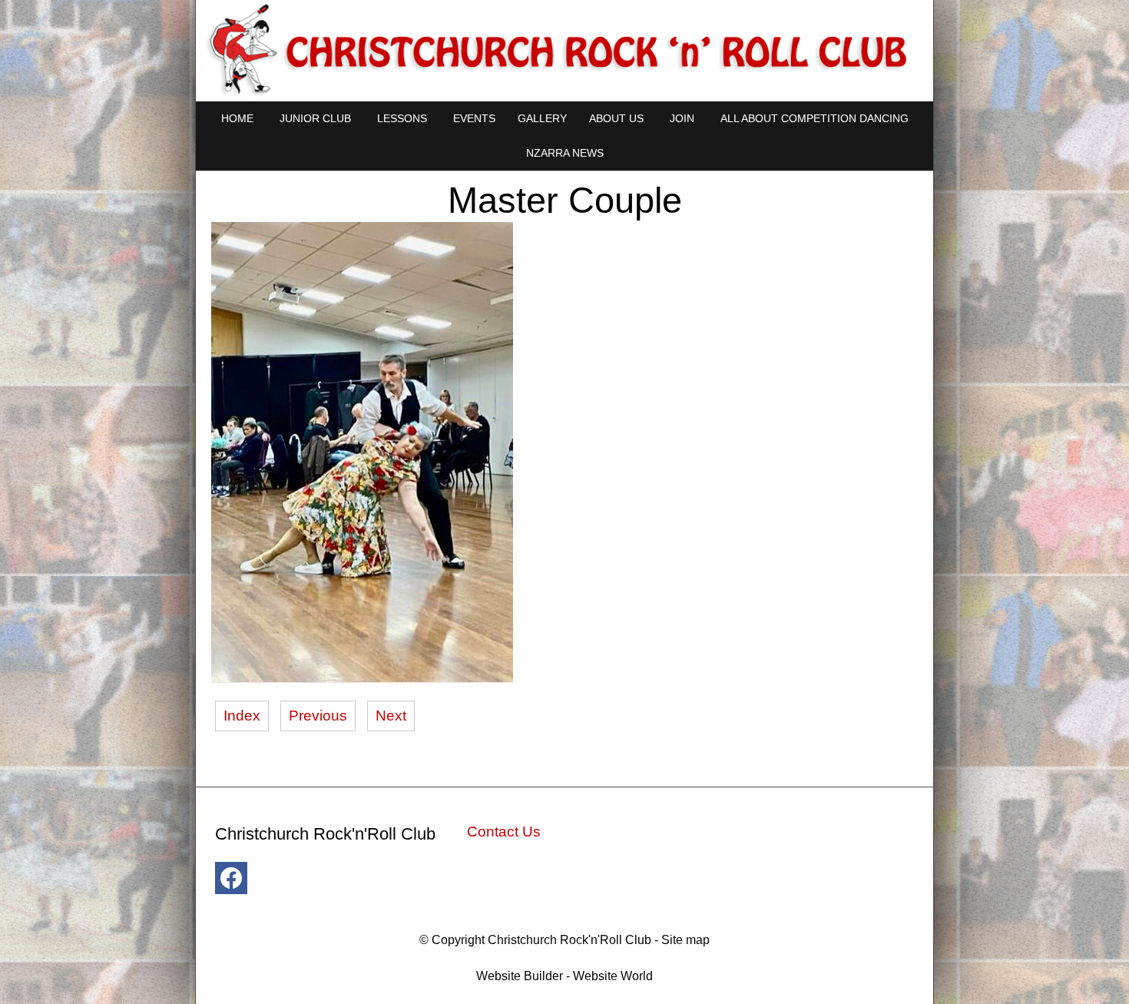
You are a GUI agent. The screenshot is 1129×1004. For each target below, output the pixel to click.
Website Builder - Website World (564, 975)
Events (474, 118)
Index (241, 715)
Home (237, 118)
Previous (318, 715)
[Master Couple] (362, 678)
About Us (616, 118)
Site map (685, 939)
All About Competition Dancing (814, 118)
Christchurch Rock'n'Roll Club (569, 939)
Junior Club (315, 118)
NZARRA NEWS (565, 153)
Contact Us (504, 831)
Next (391, 715)
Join (682, 118)
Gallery (542, 118)
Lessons (402, 118)
